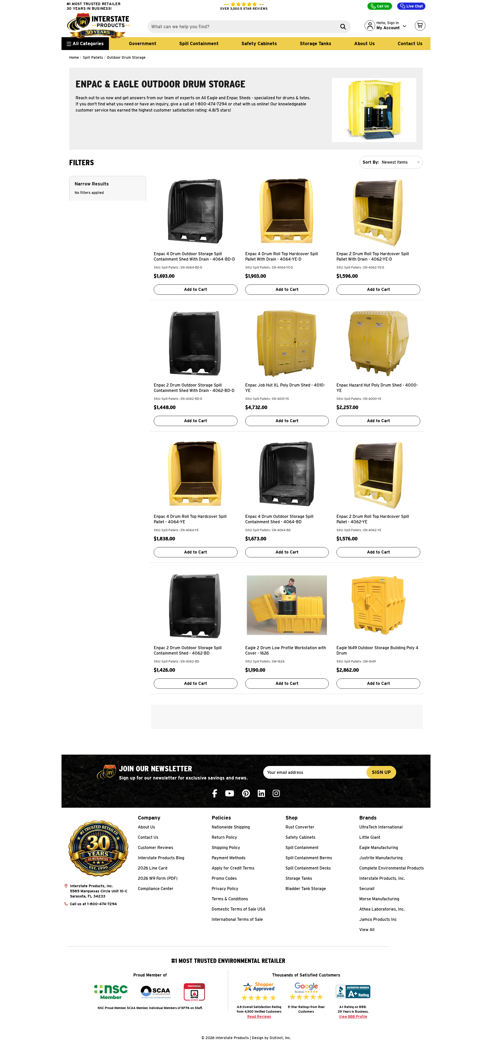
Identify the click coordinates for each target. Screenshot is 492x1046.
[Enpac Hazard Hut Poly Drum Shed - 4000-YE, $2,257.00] (378, 342)
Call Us (382, 6)
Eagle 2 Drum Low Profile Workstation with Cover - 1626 (285, 650)
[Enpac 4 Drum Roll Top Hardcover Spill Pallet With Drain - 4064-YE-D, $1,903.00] (287, 211)
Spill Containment (199, 43)
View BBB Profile (353, 1016)
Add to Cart (195, 289)
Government (142, 43)
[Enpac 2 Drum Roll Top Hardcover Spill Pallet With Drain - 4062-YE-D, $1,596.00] (378, 211)
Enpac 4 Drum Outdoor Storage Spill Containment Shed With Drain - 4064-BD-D (194, 256)
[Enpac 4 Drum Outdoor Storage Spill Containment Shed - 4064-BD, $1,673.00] (287, 473)
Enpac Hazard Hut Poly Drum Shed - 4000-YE (377, 388)
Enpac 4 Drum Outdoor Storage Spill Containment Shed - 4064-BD (279, 519)
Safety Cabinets (259, 43)
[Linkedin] (261, 793)
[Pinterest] (246, 793)
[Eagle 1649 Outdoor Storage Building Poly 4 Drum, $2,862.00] (378, 605)
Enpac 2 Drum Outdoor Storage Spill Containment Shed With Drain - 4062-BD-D (194, 388)
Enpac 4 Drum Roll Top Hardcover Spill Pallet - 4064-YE (190, 519)
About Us (364, 43)
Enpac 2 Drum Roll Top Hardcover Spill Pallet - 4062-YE (372, 519)
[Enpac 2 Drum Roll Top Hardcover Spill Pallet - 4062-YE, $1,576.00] (378, 473)
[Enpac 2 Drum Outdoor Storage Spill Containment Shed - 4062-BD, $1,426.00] (196, 605)
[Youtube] (229, 793)
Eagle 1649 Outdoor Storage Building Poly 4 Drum (377, 650)
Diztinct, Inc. (280, 1038)
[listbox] (402, 162)
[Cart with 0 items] (420, 25)
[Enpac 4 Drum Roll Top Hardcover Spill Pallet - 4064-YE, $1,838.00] (196, 473)
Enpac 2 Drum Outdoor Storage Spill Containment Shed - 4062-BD (188, 650)
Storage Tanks (315, 43)
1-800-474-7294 (102, 904)
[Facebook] (215, 793)
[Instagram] (276, 793)
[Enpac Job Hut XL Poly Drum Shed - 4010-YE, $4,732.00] (287, 342)
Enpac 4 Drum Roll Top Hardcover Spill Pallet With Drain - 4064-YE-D (281, 256)
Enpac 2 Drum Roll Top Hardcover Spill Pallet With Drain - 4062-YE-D (372, 256)
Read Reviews (259, 1016)
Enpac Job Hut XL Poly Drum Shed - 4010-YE (285, 388)
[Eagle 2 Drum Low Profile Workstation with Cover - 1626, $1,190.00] (287, 605)
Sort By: (371, 162)
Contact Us (410, 43)
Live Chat (414, 6)
